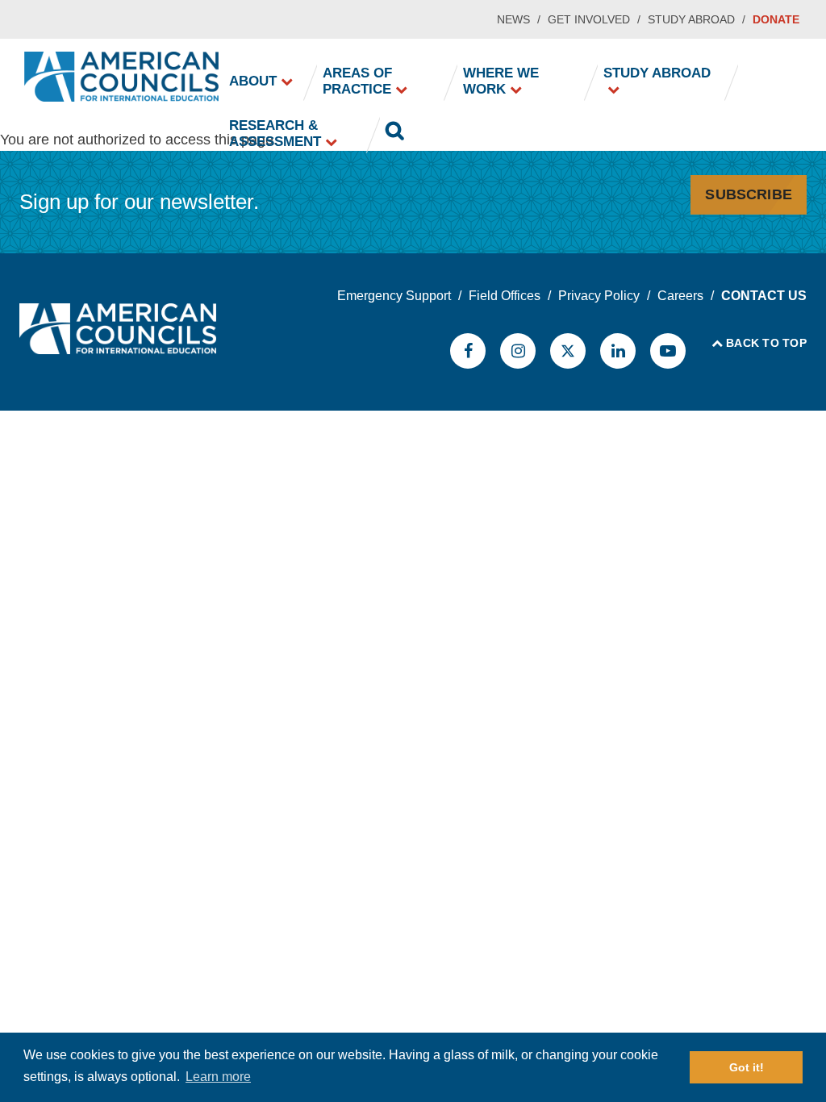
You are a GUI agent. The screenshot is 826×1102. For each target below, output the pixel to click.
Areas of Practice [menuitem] (357, 81)
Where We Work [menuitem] (501, 81)
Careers (680, 296)
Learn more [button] (218, 1076)
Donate (776, 19)
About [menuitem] (253, 81)
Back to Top (766, 342)
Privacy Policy (599, 296)
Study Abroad (691, 19)
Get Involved (589, 19)
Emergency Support (394, 296)
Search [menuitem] (394, 134)
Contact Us (764, 296)
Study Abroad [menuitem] (657, 73)
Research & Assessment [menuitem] (275, 133)
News (513, 19)
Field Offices (504, 296)
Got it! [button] (746, 1067)
